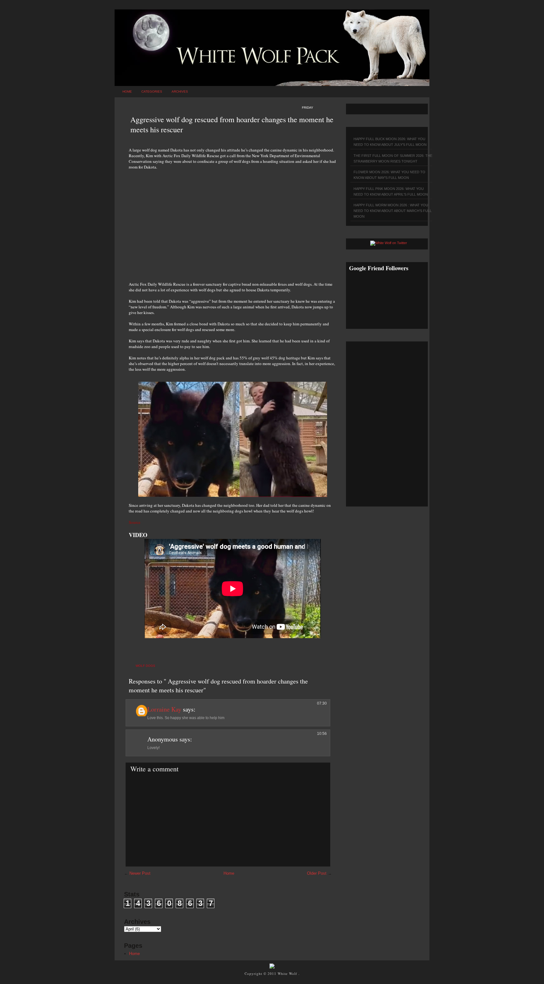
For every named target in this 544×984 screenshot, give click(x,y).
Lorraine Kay (164, 709)
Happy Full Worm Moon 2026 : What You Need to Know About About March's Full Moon (393, 210)
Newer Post (139, 873)
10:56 (322, 733)
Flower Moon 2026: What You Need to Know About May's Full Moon (389, 175)
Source (134, 522)
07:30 (322, 703)
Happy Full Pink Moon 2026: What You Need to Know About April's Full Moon (391, 191)
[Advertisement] (233, 222)
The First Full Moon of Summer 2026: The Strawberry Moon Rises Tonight (393, 158)
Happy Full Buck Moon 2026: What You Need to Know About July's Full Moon (390, 141)
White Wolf (288, 973)
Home (127, 91)
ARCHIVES (180, 91)
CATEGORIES (151, 91)
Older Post (316, 873)
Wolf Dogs (145, 665)
